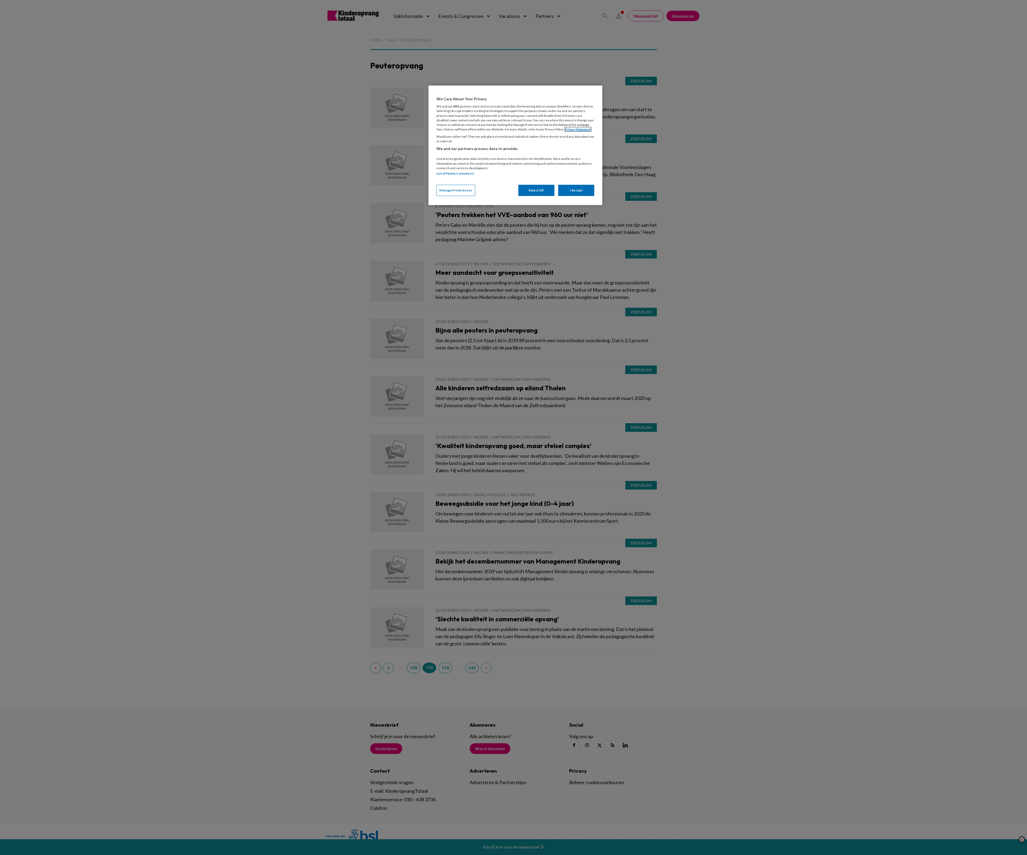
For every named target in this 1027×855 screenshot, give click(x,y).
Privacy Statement (578, 129)
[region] (515, 145)
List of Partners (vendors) (455, 173)
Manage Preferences (455, 190)
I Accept (576, 190)
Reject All (536, 190)
